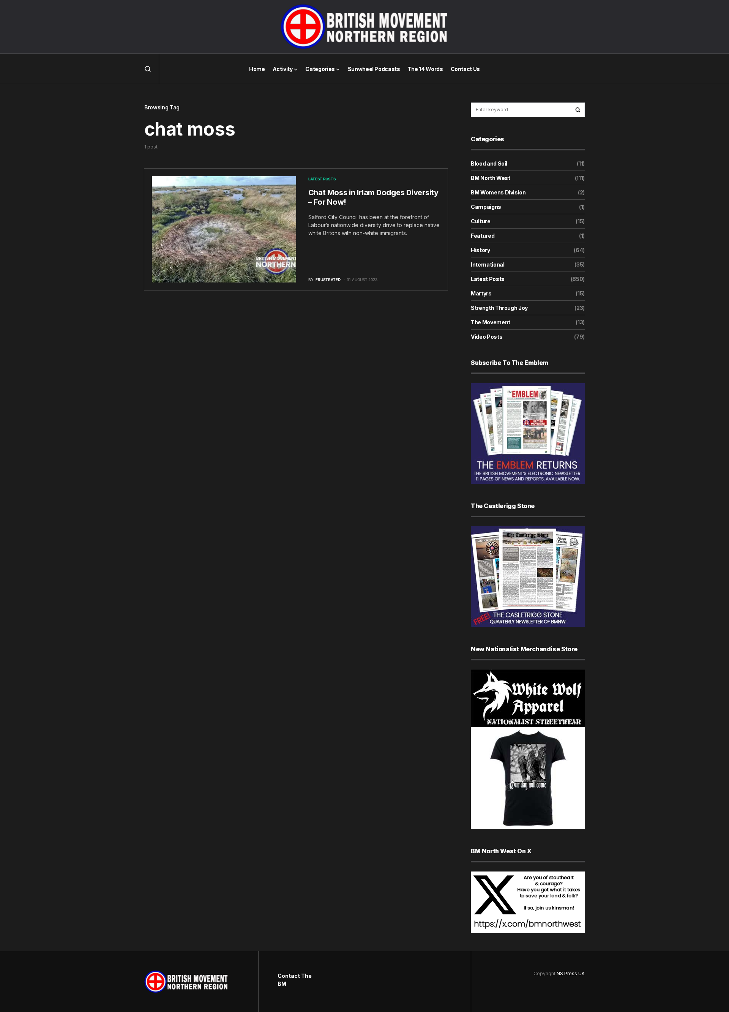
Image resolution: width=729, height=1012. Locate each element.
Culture (481, 221)
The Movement (490, 322)
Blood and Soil (489, 163)
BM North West (490, 178)
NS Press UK (571, 973)
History (480, 250)
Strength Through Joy (499, 308)
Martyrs (481, 293)
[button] (147, 68)
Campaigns (486, 207)
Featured (482, 235)
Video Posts (486, 336)
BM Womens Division (498, 192)
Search (577, 110)
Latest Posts (322, 179)
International (487, 264)
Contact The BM (295, 980)
